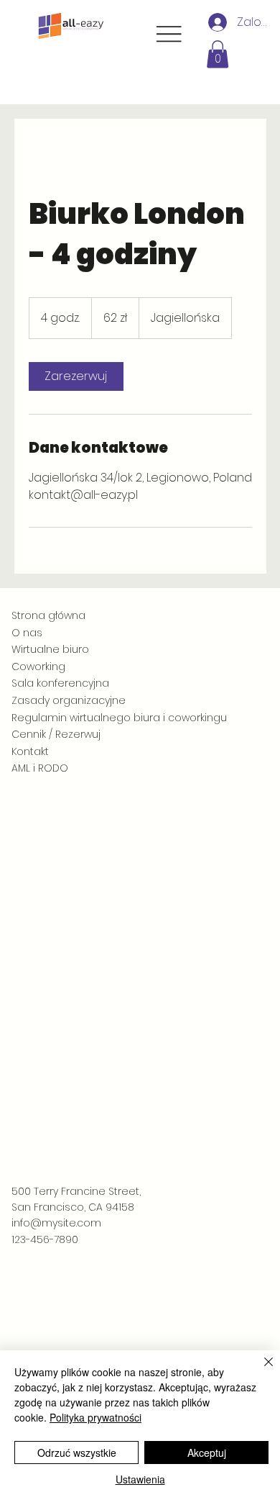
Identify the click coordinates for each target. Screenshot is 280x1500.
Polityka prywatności (95, 1417)
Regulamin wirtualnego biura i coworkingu (119, 717)
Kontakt (30, 751)
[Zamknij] (260, 1370)
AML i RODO (39, 768)
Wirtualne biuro (50, 649)
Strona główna (48, 615)
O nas (26, 632)
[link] (76, 376)
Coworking (38, 666)
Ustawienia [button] (140, 1479)
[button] (217, 54)
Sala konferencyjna (60, 683)
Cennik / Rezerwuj (56, 734)
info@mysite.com (56, 1223)
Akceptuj (206, 1452)
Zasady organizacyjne (68, 700)
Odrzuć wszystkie (76, 1452)
